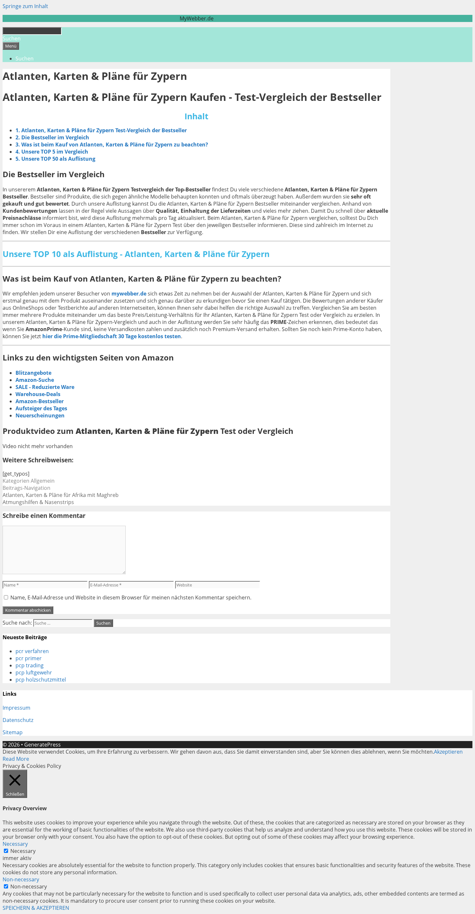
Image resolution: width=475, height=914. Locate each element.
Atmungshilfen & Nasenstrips (38, 502)
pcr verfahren (32, 651)
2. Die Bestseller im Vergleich (52, 137)
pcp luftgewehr (34, 672)
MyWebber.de (197, 18)
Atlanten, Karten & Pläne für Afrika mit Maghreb (61, 495)
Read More (16, 758)
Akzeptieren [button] (448, 751)
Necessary (23, 851)
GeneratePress (42, 744)
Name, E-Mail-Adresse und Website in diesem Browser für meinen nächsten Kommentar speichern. (130, 597)
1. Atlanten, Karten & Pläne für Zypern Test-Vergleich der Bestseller (101, 130)
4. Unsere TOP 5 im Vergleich (52, 151)
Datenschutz (18, 720)
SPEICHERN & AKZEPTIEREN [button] (36, 907)
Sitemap (13, 732)
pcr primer (29, 658)
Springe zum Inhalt (25, 6)
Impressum (16, 707)
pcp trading (30, 665)
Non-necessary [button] (21, 879)
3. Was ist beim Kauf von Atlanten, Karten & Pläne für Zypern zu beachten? (112, 144)
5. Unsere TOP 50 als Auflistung (55, 158)
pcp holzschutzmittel (41, 679)
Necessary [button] (15, 843)
